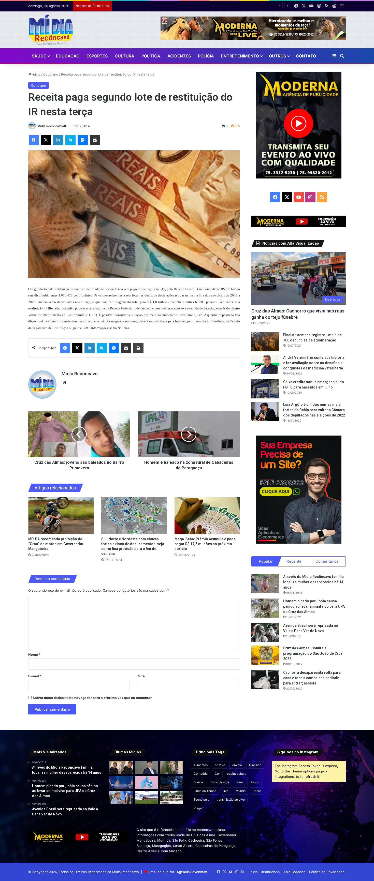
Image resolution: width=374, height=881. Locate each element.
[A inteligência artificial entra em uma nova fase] (171, 782)
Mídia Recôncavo (50, 126)
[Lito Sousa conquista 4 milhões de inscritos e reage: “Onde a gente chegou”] (121, 767)
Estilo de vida (219, 782)
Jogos (254, 782)
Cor (217, 773)
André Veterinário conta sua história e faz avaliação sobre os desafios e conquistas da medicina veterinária (313, 362)
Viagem (199, 808)
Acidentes (179, 55)
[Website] (65, 382)
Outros (277, 55)
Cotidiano (50, 74)
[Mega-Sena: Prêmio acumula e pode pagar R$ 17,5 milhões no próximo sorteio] (207, 515)
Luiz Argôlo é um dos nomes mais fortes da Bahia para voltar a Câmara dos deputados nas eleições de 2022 (314, 409)
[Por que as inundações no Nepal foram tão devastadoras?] (171, 797)
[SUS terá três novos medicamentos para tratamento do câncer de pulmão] (146, 782)
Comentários (327, 561)
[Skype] (70, 140)
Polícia (206, 55)
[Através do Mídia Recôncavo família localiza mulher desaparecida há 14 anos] (265, 583)
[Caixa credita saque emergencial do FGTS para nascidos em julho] (265, 388)
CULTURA (124, 55)
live (225, 791)
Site (141, 676)
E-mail (34, 676)
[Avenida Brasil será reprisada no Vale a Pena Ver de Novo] (265, 632)
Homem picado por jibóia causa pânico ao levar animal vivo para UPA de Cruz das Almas (314, 606)
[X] (46, 140)
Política (150, 55)
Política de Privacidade (326, 872)
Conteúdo (201, 773)
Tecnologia (201, 799)
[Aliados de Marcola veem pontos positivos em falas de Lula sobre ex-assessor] (121, 797)
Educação (67, 55)
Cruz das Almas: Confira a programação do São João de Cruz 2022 (312, 653)
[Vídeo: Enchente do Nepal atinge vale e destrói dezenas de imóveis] (171, 767)
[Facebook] (34, 140)
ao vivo (220, 765)
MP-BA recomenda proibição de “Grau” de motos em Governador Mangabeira (56, 544)
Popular (266, 561)
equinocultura (237, 773)
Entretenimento (240, 55)
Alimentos (201, 765)
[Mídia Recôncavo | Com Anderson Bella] (51, 30)
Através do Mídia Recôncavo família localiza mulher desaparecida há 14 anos (313, 582)
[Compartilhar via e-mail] (95, 140)
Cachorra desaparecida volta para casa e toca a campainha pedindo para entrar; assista (312, 677)
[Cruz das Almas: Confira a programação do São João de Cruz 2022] (265, 655)
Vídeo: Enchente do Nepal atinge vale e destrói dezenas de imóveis (168, 6)
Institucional (270, 872)
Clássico (255, 765)
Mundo (241, 791)
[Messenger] (83, 140)
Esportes (97, 55)
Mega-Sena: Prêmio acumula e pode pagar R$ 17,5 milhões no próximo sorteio (205, 544)
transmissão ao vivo (231, 799)
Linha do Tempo (205, 791)
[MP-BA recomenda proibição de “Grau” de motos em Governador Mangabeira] (61, 515)
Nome (34, 654)
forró (239, 782)
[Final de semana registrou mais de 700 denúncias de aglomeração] (265, 341)
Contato (306, 55)
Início (35, 74)
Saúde (39, 55)
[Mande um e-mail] (64, 126)
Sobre (257, 791)
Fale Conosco (295, 872)
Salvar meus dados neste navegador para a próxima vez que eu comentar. (92, 698)
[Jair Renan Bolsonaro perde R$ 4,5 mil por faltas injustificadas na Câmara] (146, 767)
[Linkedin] (58, 140)
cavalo (237, 765)
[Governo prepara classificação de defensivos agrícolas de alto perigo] (146, 797)
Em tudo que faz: (177, 872)
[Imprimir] (138, 348)
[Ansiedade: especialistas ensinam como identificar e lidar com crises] (121, 782)
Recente (293, 561)
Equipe (198, 782)
